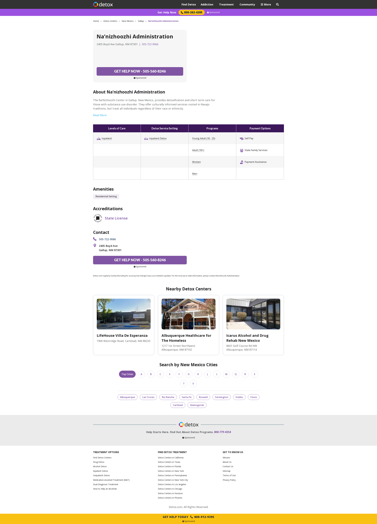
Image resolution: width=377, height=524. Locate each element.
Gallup (141, 21)
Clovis (253, 397)
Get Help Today (188, 517)
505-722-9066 (150, 44)
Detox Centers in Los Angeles (172, 484)
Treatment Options (106, 452)
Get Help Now (167, 12)
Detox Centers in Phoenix (170, 497)
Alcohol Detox (100, 466)
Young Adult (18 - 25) (203, 138)
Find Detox (188, 4)
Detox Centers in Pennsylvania (172, 475)
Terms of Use (229, 475)
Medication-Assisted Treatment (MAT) (111, 480)
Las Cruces (148, 397)
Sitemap (226, 471)
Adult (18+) (198, 150)
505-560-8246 (140, 71)
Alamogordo (197, 405)
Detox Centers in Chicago (170, 488)
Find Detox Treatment (172, 452)
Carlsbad (178, 405)
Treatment (226, 4)
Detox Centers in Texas (169, 462)
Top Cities (127, 374)
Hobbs (239, 397)
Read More (100, 115)
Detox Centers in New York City (173, 480)
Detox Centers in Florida (169, 466)
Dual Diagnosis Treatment (105, 484)
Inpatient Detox (158, 138)
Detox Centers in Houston (170, 493)
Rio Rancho (168, 397)
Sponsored (214, 12)
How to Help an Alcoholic (105, 488)
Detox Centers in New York (171, 471)
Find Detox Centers (102, 457)
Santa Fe (187, 397)
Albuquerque (127, 397)
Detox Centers (110, 21)
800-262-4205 (193, 12)
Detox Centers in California (170, 457)
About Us (227, 462)
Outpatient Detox (101, 475)
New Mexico (128, 21)
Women (196, 162)
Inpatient (107, 138)
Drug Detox (98, 462)
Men (194, 173)
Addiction (207, 4)
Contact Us (228, 466)
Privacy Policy (229, 480)
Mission (226, 457)
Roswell (203, 397)
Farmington (221, 397)
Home (96, 21)
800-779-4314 (222, 432)
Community (247, 4)
